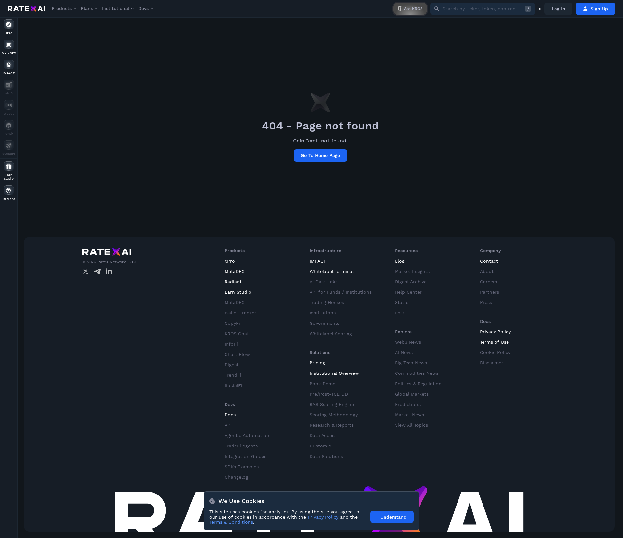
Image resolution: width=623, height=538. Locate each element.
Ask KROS (413, 8)
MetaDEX (234, 271)
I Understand (392, 517)
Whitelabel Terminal (332, 271)
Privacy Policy (495, 331)
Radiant (233, 281)
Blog (400, 260)
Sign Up (599, 8)
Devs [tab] (143, 8)
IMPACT (318, 260)
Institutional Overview (334, 373)
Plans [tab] (87, 8)
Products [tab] (62, 8)
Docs (230, 414)
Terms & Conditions (231, 522)
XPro (230, 260)
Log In (558, 8)
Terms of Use (494, 342)
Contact (489, 260)
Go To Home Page (320, 155)
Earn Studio (238, 292)
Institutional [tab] (115, 8)
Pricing (317, 362)
